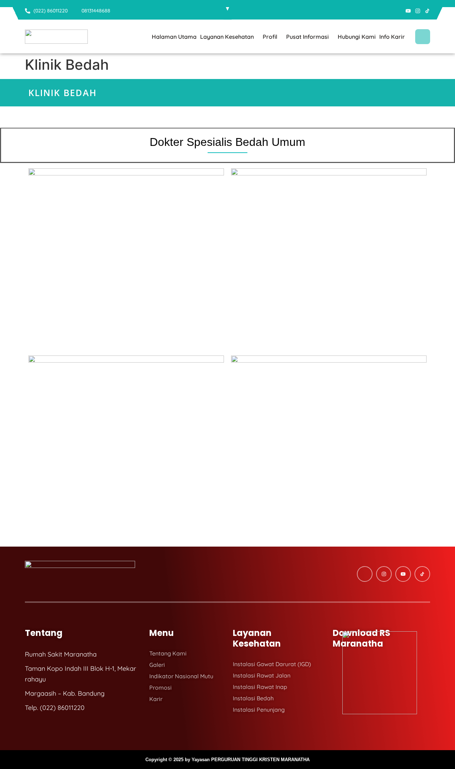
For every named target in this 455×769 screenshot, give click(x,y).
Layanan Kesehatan (227, 36)
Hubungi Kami (357, 36)
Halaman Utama (174, 36)
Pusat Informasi (307, 36)
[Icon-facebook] (398, 11)
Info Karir (392, 36)
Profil (270, 36)
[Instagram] (418, 11)
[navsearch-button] (422, 36)
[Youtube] (408, 11)
